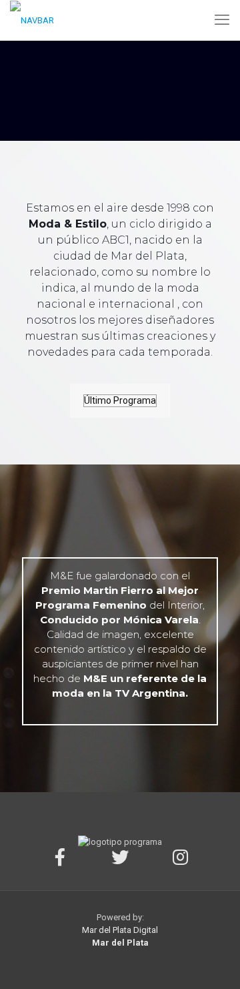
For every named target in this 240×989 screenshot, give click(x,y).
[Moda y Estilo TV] (32, 20)
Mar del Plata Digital (120, 930)
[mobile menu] (222, 20)
